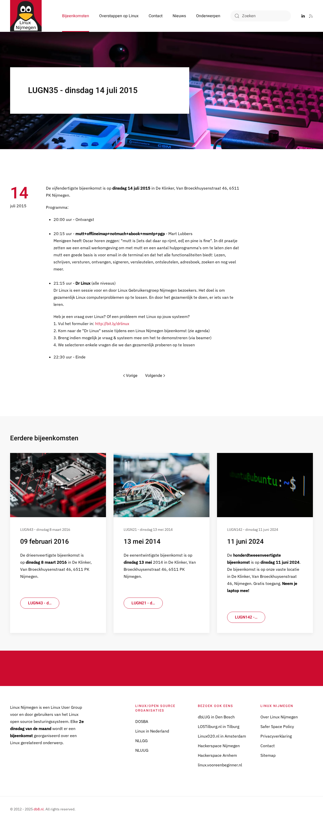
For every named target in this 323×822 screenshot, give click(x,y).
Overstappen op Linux (119, 16)
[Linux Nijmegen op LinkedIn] (303, 16)
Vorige (132, 376)
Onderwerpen (208, 16)
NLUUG (141, 750)
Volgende (153, 376)
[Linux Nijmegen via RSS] (311, 16)
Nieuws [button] (179, 16)
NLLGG (141, 740)
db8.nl (39, 809)
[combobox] (260, 15)
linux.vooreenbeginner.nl (220, 764)
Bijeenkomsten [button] (75, 16)
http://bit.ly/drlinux (112, 323)
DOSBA (141, 721)
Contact (156, 16)
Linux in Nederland (152, 731)
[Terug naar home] (26, 16)
